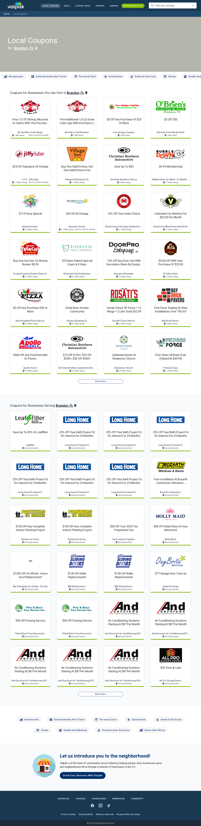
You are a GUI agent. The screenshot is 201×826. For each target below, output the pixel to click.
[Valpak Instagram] (100, 805)
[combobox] (173, 5)
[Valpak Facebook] (92, 805)
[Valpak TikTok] (108, 805)
